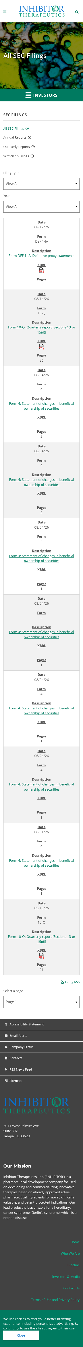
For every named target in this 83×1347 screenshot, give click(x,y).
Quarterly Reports (16, 147)
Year (6, 195)
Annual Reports (14, 137)
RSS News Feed (18, 1069)
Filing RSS (70, 982)
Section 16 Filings (16, 156)
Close (21, 1335)
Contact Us (71, 1288)
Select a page (13, 991)
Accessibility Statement (24, 1024)
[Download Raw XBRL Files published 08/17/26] (41, 270)
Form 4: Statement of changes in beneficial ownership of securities (41, 406)
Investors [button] (45, 95)
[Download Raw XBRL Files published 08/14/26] (41, 346)
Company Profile (19, 1047)
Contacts (13, 1058)
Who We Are (70, 1253)
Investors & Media (66, 1276)
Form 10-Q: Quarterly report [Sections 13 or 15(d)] (41, 329)
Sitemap (13, 1081)
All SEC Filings (13, 128)
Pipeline (74, 1265)
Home (75, 1242)
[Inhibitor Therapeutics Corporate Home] (41, 11)
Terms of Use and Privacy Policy (55, 1299)
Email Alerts (15, 1035)
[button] (5, 11)
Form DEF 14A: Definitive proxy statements (41, 255)
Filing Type (11, 173)
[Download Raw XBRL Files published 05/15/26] (41, 955)
